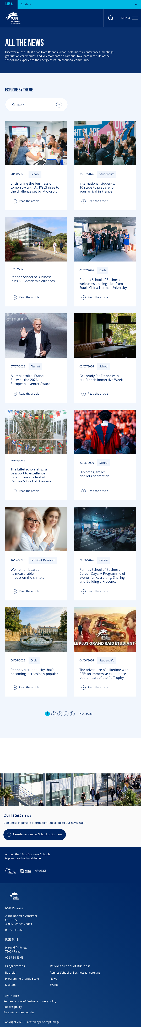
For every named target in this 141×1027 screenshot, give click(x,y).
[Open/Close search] (110, 18)
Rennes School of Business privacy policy (29, 1001)
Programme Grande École (22, 978)
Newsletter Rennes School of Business (37, 834)
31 (72, 713)
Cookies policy (12, 1007)
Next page (86, 713)
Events (54, 984)
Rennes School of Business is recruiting (75, 972)
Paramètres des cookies (19, 1012)
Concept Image (50, 1022)
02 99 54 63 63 (14, 930)
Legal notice (11, 996)
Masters (10, 984)
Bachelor (11, 972)
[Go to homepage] (12, 18)
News (53, 978)
